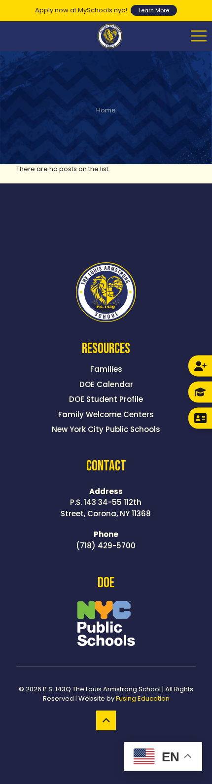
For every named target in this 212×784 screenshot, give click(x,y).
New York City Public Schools (106, 429)
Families (106, 369)
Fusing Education (143, 698)
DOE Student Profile (106, 399)
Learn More (154, 10)
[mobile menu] (198, 36)
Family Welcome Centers (106, 414)
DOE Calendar (106, 384)
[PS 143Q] (109, 36)
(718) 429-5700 (106, 540)
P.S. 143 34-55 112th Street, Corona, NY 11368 (106, 502)
